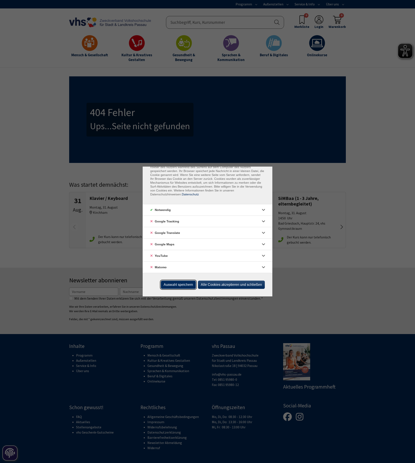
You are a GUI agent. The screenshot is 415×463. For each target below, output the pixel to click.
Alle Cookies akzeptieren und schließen (231, 284)
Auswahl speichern (178, 284)
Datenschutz (190, 194)
